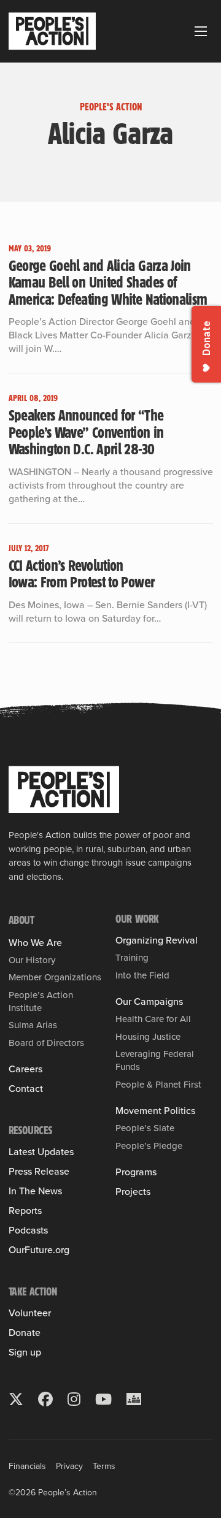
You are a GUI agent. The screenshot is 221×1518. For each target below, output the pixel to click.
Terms (104, 1466)
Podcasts (28, 1230)
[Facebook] (45, 1399)
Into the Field (142, 975)
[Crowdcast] (133, 1399)
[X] (16, 1399)
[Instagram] (74, 1399)
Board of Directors (46, 1043)
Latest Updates (41, 1152)
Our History (32, 960)
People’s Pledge (148, 1146)
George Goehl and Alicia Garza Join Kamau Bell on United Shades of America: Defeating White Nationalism (108, 282)
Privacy (69, 1466)
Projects (132, 1192)
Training (132, 957)
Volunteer (30, 1313)
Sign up (25, 1352)
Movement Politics (155, 1111)
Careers (25, 1069)
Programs (136, 1172)
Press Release (39, 1171)
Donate (25, 1333)
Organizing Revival (156, 940)
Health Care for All (153, 1019)
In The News (35, 1191)
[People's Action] (64, 790)
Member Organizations (55, 977)
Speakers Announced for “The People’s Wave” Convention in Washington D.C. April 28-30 (86, 432)
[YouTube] (103, 1399)
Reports (25, 1211)
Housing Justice (147, 1036)
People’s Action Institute (41, 1001)
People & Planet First (158, 1084)
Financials (27, 1466)
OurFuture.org (39, 1250)
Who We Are (35, 943)
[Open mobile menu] (201, 31)
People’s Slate (144, 1128)
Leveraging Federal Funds (154, 1060)
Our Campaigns (149, 1002)
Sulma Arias (33, 1025)
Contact (26, 1089)
